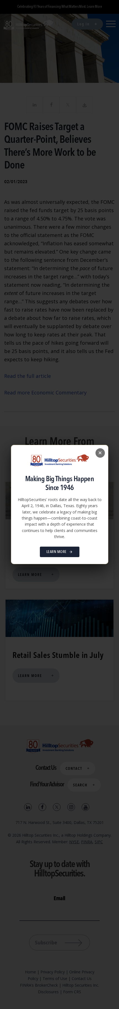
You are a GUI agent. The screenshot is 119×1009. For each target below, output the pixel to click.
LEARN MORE (56, 552)
